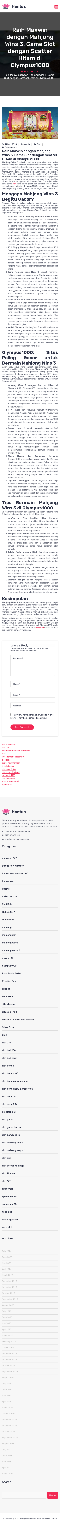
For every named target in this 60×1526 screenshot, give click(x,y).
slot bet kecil (9, 1058)
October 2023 (8, 1431)
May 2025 (6, 1323)
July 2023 (6, 1450)
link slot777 (8, 912)
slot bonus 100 (10, 1073)
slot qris (5, 747)
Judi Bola (7, 904)
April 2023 (6, 1468)
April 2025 (6, 1329)
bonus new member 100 (15, 873)
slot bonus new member (15, 1081)
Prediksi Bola (9, 981)
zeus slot (7, 1227)
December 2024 (9, 1353)
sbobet (6, 989)
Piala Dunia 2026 (11, 973)
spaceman (7, 784)
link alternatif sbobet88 (13, 757)
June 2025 (7, 1317)
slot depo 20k (9, 1104)
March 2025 (7, 1335)
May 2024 (6, 1395)
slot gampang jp (11, 1135)
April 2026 (6, 1269)
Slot (33, 71)
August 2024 (8, 1377)
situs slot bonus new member (18, 1019)
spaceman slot (10, 1196)
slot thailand (9, 1173)
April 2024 (6, 1401)
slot (14, 184)
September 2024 (10, 1371)
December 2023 (9, 1419)
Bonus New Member (13, 865)
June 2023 (7, 1456)
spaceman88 (9, 1204)
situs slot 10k (9, 1012)
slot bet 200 (9, 1050)
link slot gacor (8, 766)
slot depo (6, 760)
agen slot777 (9, 858)
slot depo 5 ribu (9, 769)
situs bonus (8, 1004)
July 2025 (6, 1311)
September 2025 (10, 1299)
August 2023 (8, 1444)
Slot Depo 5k (9, 1112)
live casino (8, 919)
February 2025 (9, 1341)
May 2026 (6, 1263)
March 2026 (7, 1275)
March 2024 (7, 1407)
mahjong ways (8, 778)
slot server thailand (11, 772)
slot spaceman (8, 744)
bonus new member (11, 763)
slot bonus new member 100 (17, 1088)
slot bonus (8, 1065)
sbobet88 (7, 996)
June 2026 (7, 1257)
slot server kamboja (13, 1165)
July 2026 (6, 1251)
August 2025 (8, 1305)
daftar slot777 (8, 775)
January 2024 (8, 1413)
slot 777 (6, 1042)
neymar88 (8, 958)
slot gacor (7, 1119)
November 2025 (9, 1287)
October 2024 (8, 1365)
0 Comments (10, 147)
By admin (25, 144)
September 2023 (10, 1438)
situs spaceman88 (10, 781)
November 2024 (9, 1359)
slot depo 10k (9, 1096)
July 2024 (6, 1383)
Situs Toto (8, 1027)
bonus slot (8, 881)
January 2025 (8, 1347)
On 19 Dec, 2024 (9, 144)
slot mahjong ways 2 (13, 1150)
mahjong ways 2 (11, 950)
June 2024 (7, 1389)
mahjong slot (9, 935)
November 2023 (9, 1425)
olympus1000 (9, 965)
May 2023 (6, 1462)
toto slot (7, 1212)
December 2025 (9, 1281)
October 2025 (8, 1293)
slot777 (6, 1181)
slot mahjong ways (12, 1142)
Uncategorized (10, 1219)
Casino (6, 889)
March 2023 (7, 1474)
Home (24, 71)
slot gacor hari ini (11, 1127)
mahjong (7, 927)
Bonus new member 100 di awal (16, 751)
